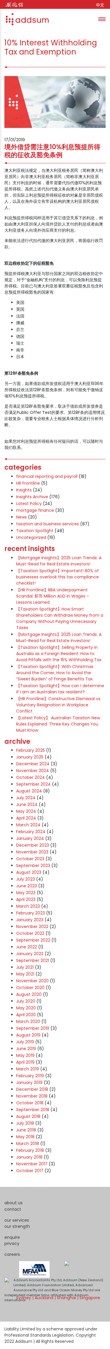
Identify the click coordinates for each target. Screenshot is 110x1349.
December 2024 (33, 764)
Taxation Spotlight (34, 531)
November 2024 (32, 771)
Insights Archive (32, 497)
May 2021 (25, 974)
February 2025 (30, 750)
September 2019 (32, 1028)
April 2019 (25, 1062)
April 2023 (25, 899)
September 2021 (32, 960)
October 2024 (30, 777)
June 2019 (26, 1049)
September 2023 (33, 865)
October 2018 (29, 1103)
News (21, 517)
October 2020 (30, 988)
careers (12, 1254)
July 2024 (25, 798)
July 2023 (25, 879)
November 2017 (32, 1164)
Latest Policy (29, 503)
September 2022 (33, 940)
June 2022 (26, 947)
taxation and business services (47, 524)
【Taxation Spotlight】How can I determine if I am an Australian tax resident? (60, 689)
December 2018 (32, 1089)
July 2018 (25, 1123)
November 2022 (32, 927)
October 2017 (29, 1171)
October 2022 (30, 933)
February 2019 (30, 1076)
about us (13, 1203)
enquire (12, 1237)
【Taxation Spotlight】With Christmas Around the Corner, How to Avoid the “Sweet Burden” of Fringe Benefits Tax (54, 673)
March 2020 (28, 1021)
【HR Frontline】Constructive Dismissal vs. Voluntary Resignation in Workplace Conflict (58, 705)
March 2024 (28, 825)
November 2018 (32, 1096)
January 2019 (29, 1082)
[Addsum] (25, 19)
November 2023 (32, 852)
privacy (11, 1243)
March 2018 (27, 1143)
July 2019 (25, 1042)
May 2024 (26, 811)
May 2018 (25, 1137)
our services (16, 1220)
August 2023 (28, 872)
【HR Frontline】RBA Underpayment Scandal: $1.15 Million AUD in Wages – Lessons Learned (52, 596)
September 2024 (33, 784)
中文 (100, 5)
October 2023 (30, 859)
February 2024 (30, 832)
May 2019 (25, 1055)
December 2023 (32, 845)
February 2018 (30, 1150)
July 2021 (25, 967)
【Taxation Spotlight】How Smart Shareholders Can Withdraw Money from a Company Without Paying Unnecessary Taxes (59, 618)
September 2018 (32, 1110)
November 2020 (32, 981)
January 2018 (29, 1157)
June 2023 (26, 886)
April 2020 (26, 1015)
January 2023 (29, 920)
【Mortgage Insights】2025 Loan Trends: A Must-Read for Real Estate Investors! (58, 561)
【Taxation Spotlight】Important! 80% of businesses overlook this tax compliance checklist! (57, 577)
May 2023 (25, 893)
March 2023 (28, 906)
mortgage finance (35, 510)
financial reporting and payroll (46, 476)
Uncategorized (31, 537)
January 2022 (29, 954)
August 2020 (29, 994)
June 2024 (27, 804)
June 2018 (26, 1130)
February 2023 (30, 913)
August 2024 (29, 791)
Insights (24, 490)
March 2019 (27, 1069)
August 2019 (28, 1035)
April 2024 (26, 818)
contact (12, 1209)
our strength (17, 1226)
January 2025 (29, 757)
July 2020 (25, 1001)
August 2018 (28, 1116)
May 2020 (26, 1008)
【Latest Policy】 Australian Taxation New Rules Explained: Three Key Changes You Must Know (58, 724)
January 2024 (30, 838)
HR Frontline (28, 483)
